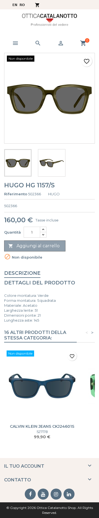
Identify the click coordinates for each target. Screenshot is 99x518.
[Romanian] (22, 4)
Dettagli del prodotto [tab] (39, 283)
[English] (15, 4)
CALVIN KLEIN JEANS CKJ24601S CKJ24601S (42, 428)
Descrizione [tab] (22, 273)
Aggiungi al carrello (34, 245)
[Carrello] (37, 4)
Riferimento (15, 194)
